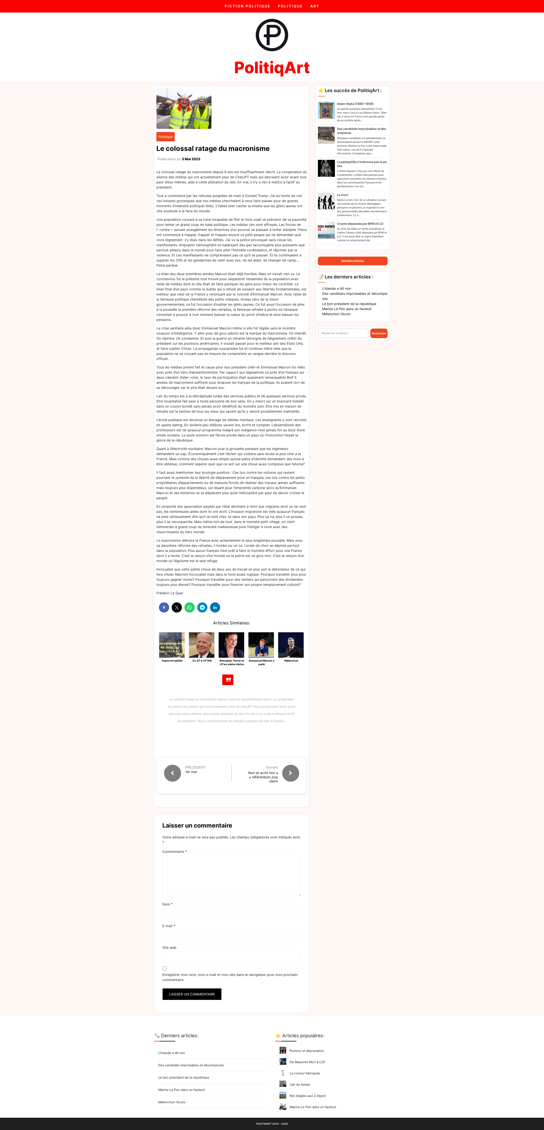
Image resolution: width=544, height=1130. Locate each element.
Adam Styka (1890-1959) (355, 103)
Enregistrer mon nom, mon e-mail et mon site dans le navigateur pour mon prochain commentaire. (230, 977)
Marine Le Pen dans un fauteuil (346, 309)
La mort (342, 195)
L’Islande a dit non (336, 288)
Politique (290, 6)
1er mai (191, 772)
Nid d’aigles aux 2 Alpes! (308, 1096)
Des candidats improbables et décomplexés (191, 1065)
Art (314, 6)
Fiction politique (248, 6)
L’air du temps (300, 1084)
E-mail (168, 926)
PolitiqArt (272, 67)
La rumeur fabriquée (305, 1073)
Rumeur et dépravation (307, 1051)
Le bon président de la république (349, 304)
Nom (167, 904)
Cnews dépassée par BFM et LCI (360, 223)
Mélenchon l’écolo (336, 314)
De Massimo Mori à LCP (307, 1062)
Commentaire (174, 851)
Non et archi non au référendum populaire (263, 777)
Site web (169, 947)
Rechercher (379, 333)
